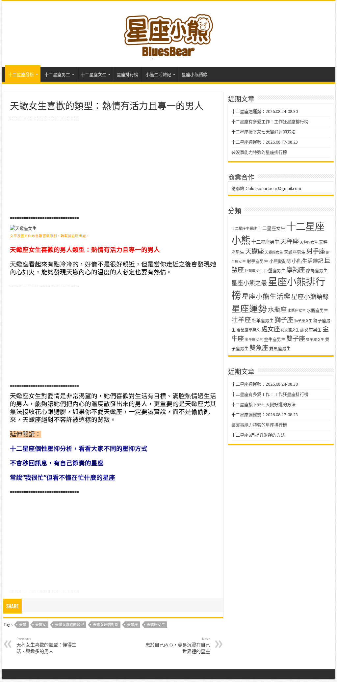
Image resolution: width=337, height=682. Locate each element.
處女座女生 (290, 330)
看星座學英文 (248, 330)
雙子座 (295, 338)
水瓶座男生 (317, 310)
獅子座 (283, 320)
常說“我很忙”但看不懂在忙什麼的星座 (62, 477)
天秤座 (289, 241)
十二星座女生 (93, 74)
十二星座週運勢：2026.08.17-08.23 (264, 142)
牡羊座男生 (262, 320)
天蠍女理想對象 (105, 625)
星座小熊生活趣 (266, 297)
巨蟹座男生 (274, 270)
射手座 (315, 251)
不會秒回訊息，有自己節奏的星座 (57, 463)
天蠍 (22, 625)
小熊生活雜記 (158, 74)
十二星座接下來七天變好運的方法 (263, 131)
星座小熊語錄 (194, 74)
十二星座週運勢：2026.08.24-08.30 (264, 111)
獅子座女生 (303, 321)
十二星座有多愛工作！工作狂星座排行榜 (269, 121)
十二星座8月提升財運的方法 (258, 435)
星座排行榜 (127, 74)
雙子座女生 (315, 340)
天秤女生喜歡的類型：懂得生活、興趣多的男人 (46, 645)
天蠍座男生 (294, 252)
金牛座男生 (274, 339)
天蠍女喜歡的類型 (69, 625)
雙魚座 (258, 348)
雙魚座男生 (280, 348)
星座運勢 (249, 309)
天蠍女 (40, 625)
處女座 (270, 329)
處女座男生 (311, 329)
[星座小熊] (168, 33)
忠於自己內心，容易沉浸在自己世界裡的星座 (177, 645)
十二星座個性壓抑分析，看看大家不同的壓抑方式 (78, 448)
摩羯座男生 (316, 270)
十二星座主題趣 (244, 228)
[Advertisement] (113, 169)
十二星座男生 (57, 74)
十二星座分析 (21, 74)
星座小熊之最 (249, 283)
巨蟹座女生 (254, 271)
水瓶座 (277, 310)
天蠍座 (132, 625)
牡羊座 (241, 320)
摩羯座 (295, 270)
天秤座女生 (309, 242)
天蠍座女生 (156, 625)
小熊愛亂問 (280, 261)
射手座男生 (257, 261)
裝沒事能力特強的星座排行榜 (259, 152)
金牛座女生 (254, 340)
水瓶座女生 (297, 311)
